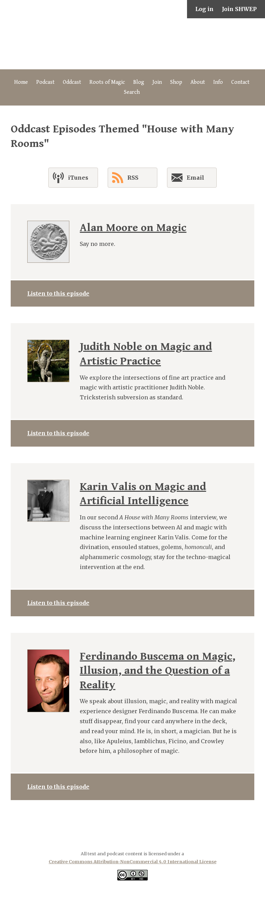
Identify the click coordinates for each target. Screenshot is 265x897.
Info (218, 82)
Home (21, 82)
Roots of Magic (107, 82)
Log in (204, 9)
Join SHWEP (239, 9)
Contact (240, 82)
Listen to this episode (58, 293)
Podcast (45, 82)
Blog (138, 82)
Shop (176, 82)
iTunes (78, 177)
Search (132, 92)
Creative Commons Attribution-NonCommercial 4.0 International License (132, 861)
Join (157, 82)
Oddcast (72, 82)
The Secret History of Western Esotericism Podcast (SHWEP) (132, 44)
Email (195, 177)
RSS (132, 177)
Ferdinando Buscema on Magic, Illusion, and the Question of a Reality (157, 670)
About (197, 82)
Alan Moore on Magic (133, 227)
